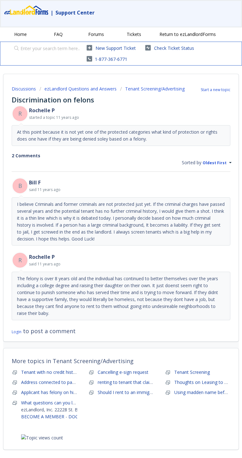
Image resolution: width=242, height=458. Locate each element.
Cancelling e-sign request (123, 372)
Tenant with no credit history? (51, 372)
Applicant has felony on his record (55, 392)
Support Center (75, 12)
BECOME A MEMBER (42, 417)
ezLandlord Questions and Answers (80, 89)
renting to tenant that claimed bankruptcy (140, 382)
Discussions (24, 89)
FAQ (58, 34)
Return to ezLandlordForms (187, 34)
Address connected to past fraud (54, 382)
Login (16, 331)
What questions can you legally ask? (57, 403)
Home (20, 34)
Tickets (134, 34)
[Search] (15, 49)
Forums (96, 34)
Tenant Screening (192, 372)
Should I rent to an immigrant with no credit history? (151, 392)
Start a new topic (215, 89)
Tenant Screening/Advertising (155, 89)
